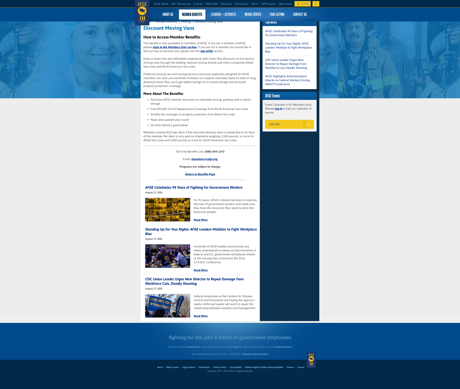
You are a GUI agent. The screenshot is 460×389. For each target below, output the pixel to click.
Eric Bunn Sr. (236, 347)
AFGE (311, 360)
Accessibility (236, 367)
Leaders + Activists (223, 14)
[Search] (315, 3)
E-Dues (198, 3)
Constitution (204, 367)
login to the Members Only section (175, 47)
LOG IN (305, 3)
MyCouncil (241, 3)
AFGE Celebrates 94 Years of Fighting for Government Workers (193, 187)
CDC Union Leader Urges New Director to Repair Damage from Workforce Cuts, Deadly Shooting (286, 63)
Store (254, 3)
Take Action (277, 14)
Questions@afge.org (204, 159)
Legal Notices (188, 367)
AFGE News (161, 3)
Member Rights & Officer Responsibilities (264, 367)
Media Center (253, 14)
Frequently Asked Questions (255, 354)
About (160, 367)
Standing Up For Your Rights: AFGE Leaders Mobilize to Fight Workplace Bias (288, 47)
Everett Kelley (193, 347)
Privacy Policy (220, 367)
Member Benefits (192, 14)
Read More (201, 219)
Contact (290, 367)
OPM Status (268, 3)
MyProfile (212, 3)
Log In (278, 108)
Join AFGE (206, 51)
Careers (300, 367)
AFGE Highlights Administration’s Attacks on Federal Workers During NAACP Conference (287, 80)
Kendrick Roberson (283, 347)
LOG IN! (274, 124)
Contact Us (300, 14)
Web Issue (285, 3)
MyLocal (226, 3)
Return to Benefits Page (200, 174)
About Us (167, 14)
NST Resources (181, 3)
